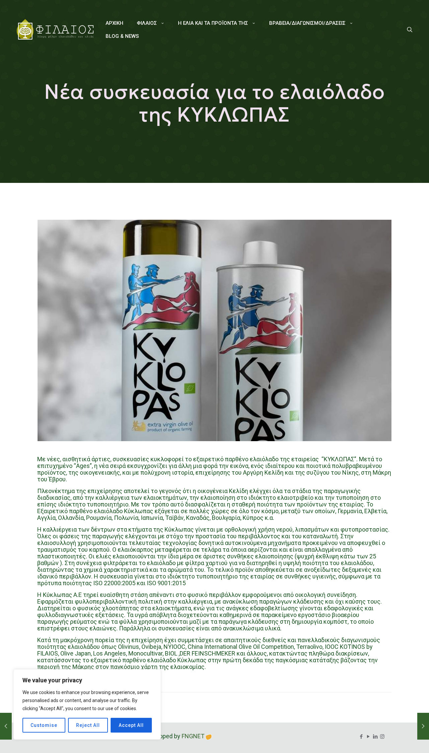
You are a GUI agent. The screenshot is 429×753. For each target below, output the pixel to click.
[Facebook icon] (361, 737)
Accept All (131, 725)
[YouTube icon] (368, 737)
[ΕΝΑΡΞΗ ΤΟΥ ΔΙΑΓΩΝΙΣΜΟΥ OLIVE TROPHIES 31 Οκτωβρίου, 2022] (6, 726)
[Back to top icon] (397, 739)
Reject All (88, 725)
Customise (43, 725)
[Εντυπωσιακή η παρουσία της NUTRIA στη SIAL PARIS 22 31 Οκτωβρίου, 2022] (423, 726)
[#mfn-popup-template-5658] (410, 29)
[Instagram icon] (382, 737)
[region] (87, 704)
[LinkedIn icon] (375, 737)
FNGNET (193, 736)
